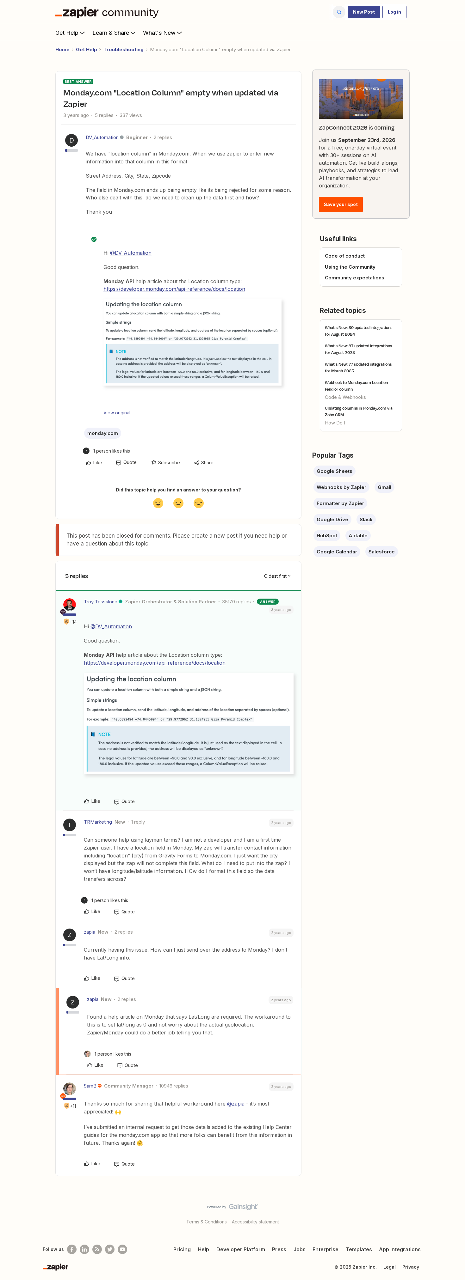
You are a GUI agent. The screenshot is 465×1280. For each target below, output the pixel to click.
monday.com (102, 433)
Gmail (384, 487)
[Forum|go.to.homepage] (108, 12)
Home (62, 49)
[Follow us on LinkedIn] (84, 1249)
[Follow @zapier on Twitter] (110, 1249)
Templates (359, 1249)
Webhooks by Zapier (341, 487)
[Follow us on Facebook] (72, 1249)
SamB (90, 1086)
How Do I (335, 423)
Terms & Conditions (206, 1221)
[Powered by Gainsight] (232, 1208)
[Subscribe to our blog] (97, 1249)
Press (279, 1249)
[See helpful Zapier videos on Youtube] (122, 1249)
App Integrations (400, 1249)
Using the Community (350, 267)
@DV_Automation (131, 253)
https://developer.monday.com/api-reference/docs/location (174, 289)
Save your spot (341, 204)
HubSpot (327, 536)
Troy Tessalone (100, 602)
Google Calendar (337, 552)
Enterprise (325, 1249)
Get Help (66, 32)
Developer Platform (240, 1249)
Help (203, 1249)
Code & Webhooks (345, 397)
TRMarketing (98, 822)
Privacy (410, 1267)
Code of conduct (345, 256)
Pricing (182, 1249)
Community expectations (354, 278)
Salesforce (382, 552)
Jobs (300, 1249)
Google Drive (332, 519)
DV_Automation (102, 137)
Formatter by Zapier (340, 503)
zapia (89, 932)
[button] (364, 12)
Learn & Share (110, 32)
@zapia (236, 1103)
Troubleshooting (123, 49)
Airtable (358, 536)
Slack (366, 519)
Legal (389, 1267)
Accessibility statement (255, 1221)
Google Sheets (334, 471)
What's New (159, 32)
